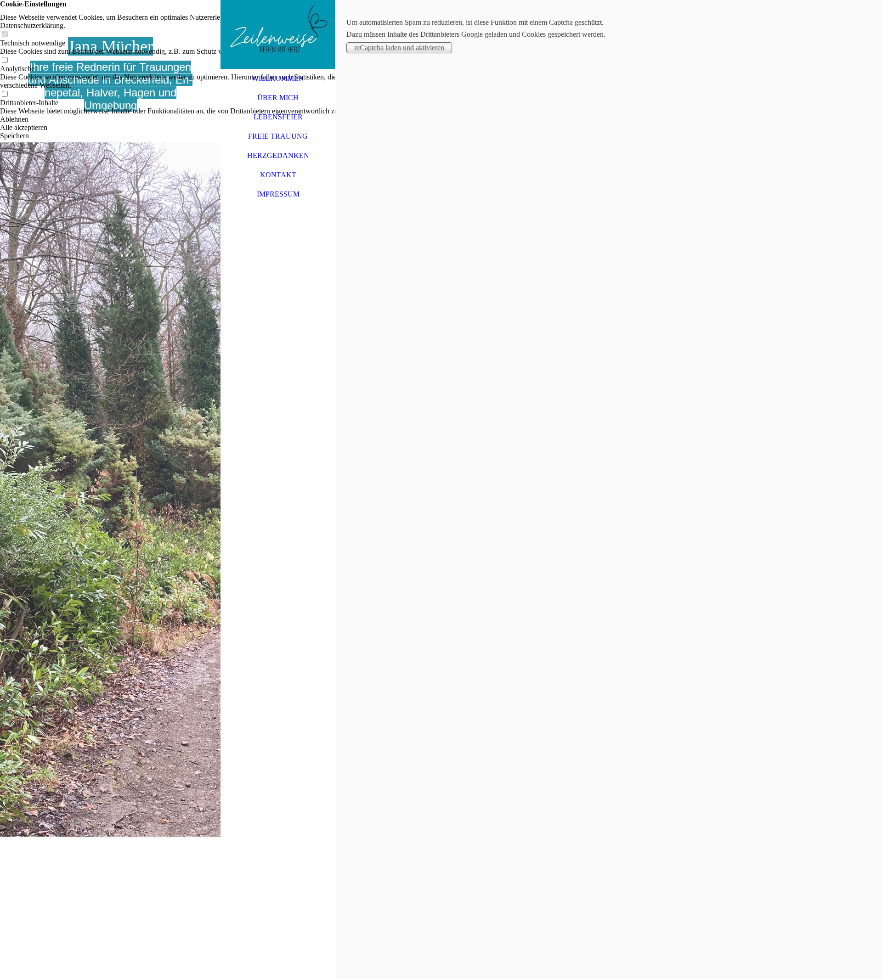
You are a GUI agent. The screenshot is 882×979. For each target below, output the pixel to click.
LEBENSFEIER (278, 117)
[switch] (4, 35)
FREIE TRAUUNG (278, 136)
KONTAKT (278, 175)
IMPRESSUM (278, 194)
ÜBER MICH (278, 97)
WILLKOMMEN (278, 78)
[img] (110, 489)
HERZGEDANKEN (278, 155)
